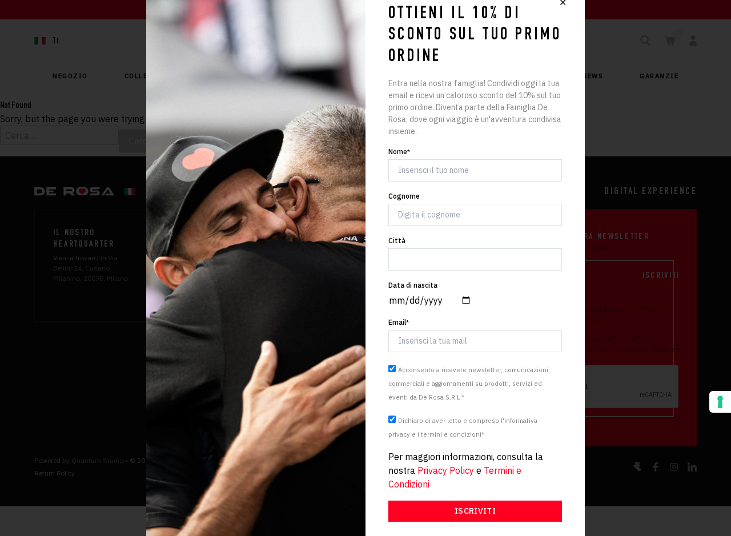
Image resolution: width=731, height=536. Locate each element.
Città (396, 240)
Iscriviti (475, 511)
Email (398, 322)
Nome (399, 151)
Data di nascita (412, 285)
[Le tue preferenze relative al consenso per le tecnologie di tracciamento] (720, 402)
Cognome (404, 196)
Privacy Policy (445, 470)
